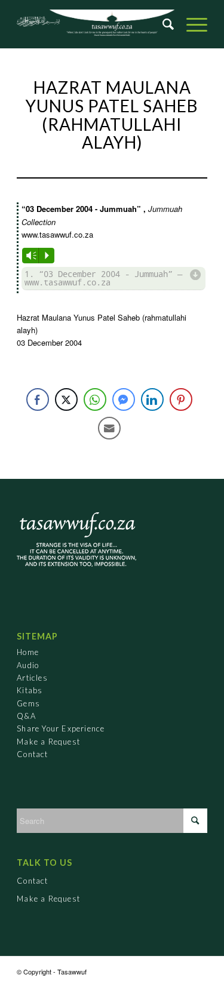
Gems (28, 703)
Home (28, 652)
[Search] (162, 24)
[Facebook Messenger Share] (123, 399)
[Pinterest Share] (181, 399)
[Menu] (190, 24)
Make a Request (48, 741)
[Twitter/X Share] (66, 399)
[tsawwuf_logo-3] (112, 24)
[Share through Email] (109, 428)
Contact (32, 754)
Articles (32, 677)
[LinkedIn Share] (152, 399)
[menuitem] (162, 24)
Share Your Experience (61, 728)
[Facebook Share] (37, 399)
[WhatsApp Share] (95, 399)
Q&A (26, 716)
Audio (28, 665)
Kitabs (29, 690)
